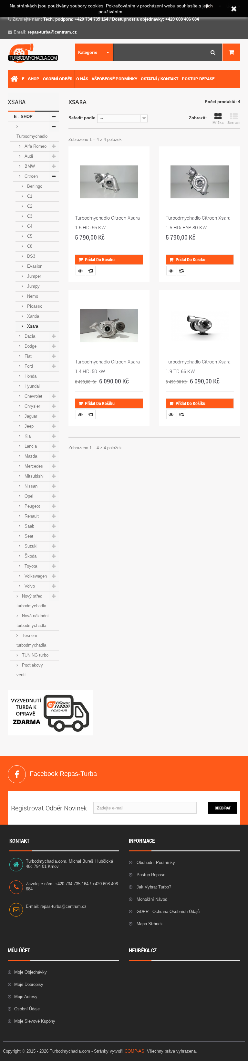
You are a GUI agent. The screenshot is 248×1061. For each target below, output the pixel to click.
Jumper (33, 276)
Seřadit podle (81, 117)
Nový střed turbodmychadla (31, 601)
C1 (29, 196)
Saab (28, 526)
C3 (29, 216)
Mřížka (217, 122)
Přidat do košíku (100, 259)
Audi (28, 156)
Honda (29, 376)
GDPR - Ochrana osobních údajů (167, 911)
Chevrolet (32, 396)
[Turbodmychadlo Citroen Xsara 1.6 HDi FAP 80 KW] (199, 182)
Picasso (34, 306)
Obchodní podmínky (155, 862)
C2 (29, 206)
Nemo (32, 296)
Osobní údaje (27, 1008)
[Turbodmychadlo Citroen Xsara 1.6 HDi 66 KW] (109, 182)
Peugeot (31, 506)
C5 (29, 236)
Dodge (29, 346)
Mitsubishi (33, 476)
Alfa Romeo (34, 146)
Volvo (29, 586)
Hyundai (31, 386)
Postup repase (150, 874)
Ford (28, 366)
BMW (29, 166)
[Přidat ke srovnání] (91, 270)
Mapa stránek (149, 923)
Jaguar (30, 416)
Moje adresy (25, 996)
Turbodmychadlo (31, 136)
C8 (29, 246)
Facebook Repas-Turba (17, 774)
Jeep (28, 426)
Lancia (30, 446)
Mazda (30, 456)
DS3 (30, 256)
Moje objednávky (30, 972)
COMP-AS (134, 1051)
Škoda (29, 556)
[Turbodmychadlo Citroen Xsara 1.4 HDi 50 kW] (109, 325)
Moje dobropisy (28, 984)
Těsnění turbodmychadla (31, 640)
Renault (31, 516)
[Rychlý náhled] (80, 270)
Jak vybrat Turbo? (153, 887)
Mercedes (33, 466)
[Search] (213, 52)
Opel (28, 496)
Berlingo (34, 186)
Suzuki (30, 546)
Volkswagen (35, 576)
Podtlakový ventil (29, 670)
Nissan (30, 486)
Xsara (32, 326)
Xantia (32, 316)
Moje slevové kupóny (34, 1021)
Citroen (30, 176)
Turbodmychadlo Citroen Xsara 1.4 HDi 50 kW (107, 366)
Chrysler (31, 406)
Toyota (30, 566)
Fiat (27, 356)
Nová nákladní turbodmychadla (32, 620)
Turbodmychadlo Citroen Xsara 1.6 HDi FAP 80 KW (198, 222)
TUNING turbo (34, 655)
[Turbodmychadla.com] (33, 54)
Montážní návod (151, 899)
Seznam (233, 122)
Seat (28, 536)
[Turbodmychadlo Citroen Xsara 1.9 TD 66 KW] (199, 325)
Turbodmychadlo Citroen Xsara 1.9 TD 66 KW (198, 366)
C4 (29, 226)
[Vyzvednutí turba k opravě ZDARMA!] (50, 712)
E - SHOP (23, 116)
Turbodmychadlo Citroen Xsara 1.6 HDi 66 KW (107, 222)
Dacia (29, 336)
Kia (27, 436)
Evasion (34, 266)
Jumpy (33, 286)
